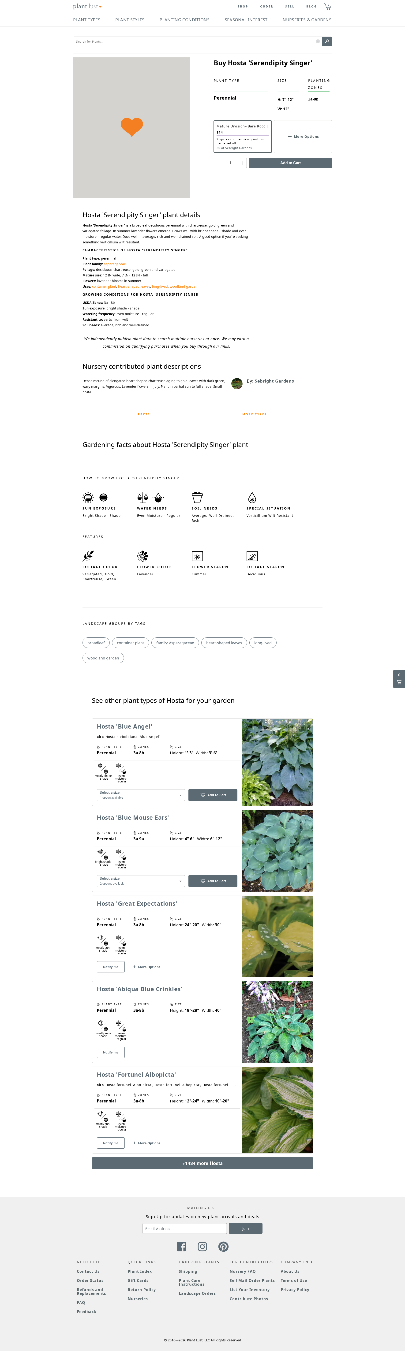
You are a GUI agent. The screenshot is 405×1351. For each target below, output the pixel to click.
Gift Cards (138, 1280)
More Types (254, 414)
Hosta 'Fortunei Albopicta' (136, 1074)
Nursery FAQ (243, 1271)
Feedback (86, 1311)
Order (267, 6)
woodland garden (184, 286)
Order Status (90, 1280)
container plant (104, 286)
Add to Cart (290, 163)
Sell (290, 6)
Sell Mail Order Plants (252, 1280)
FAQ (81, 1302)
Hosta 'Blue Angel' (124, 726)
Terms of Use (294, 1280)
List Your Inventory (250, 1289)
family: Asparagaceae (175, 642)
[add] (243, 163)
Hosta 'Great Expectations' (137, 903)
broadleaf (96, 642)
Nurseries (138, 1298)
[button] (318, 41)
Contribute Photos (249, 1298)
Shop (243, 6)
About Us (290, 1271)
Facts (144, 414)
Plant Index (140, 1271)
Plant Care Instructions (192, 1282)
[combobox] (141, 795)
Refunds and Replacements (91, 1291)
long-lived (160, 286)
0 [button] (328, 4)
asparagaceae (115, 264)
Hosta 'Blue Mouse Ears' (133, 817)
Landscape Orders (197, 1293)
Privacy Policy (295, 1289)
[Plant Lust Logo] (87, 6)
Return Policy (142, 1289)
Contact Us (88, 1271)
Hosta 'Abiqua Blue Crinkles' (139, 989)
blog (311, 6)
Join (245, 1228)
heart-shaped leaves (134, 286)
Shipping (188, 1271)
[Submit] (327, 41)
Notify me (110, 967)
